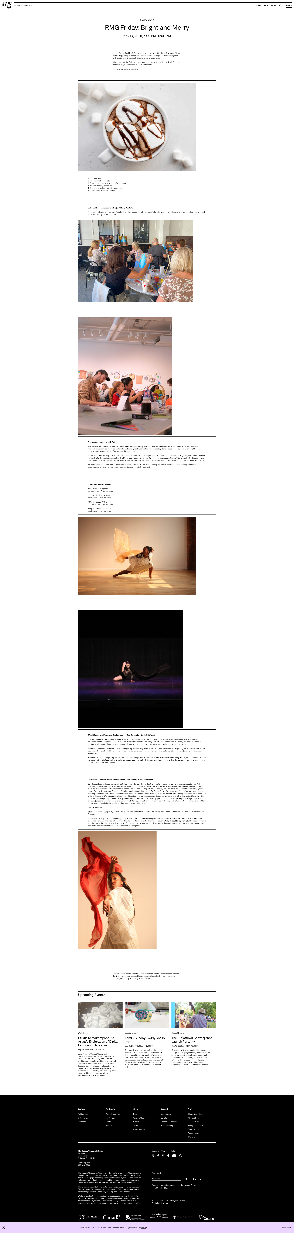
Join (266, 5)
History (136, 1122)
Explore (81, 1109)
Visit (258, 5)
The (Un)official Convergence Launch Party (191, 1039)
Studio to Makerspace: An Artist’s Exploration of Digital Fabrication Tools (98, 1041)
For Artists (110, 1118)
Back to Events (24, 5)
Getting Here (193, 1118)
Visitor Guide (193, 1129)
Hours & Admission (196, 1114)
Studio (108, 1122)
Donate (164, 1118)
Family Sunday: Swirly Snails (145, 1038)
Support (164, 1109)
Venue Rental (193, 1133)
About (135, 1109)
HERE (143, 1228)
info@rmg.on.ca (84, 1162)
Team (135, 1125)
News (135, 1114)
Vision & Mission (140, 1118)
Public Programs (113, 1114)
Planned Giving (167, 1125)
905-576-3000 (84, 1165)
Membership (166, 1114)
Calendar (82, 1122)
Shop (273, 5)
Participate (110, 1109)
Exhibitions (83, 1114)
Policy (173, 1151)
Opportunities (139, 1129)
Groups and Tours (195, 1125)
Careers (155, 1151)
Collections (83, 1118)
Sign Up (190, 1179)
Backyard (192, 1137)
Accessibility (193, 1122)
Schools (109, 1125)
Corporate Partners (169, 1122)
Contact (164, 1151)
